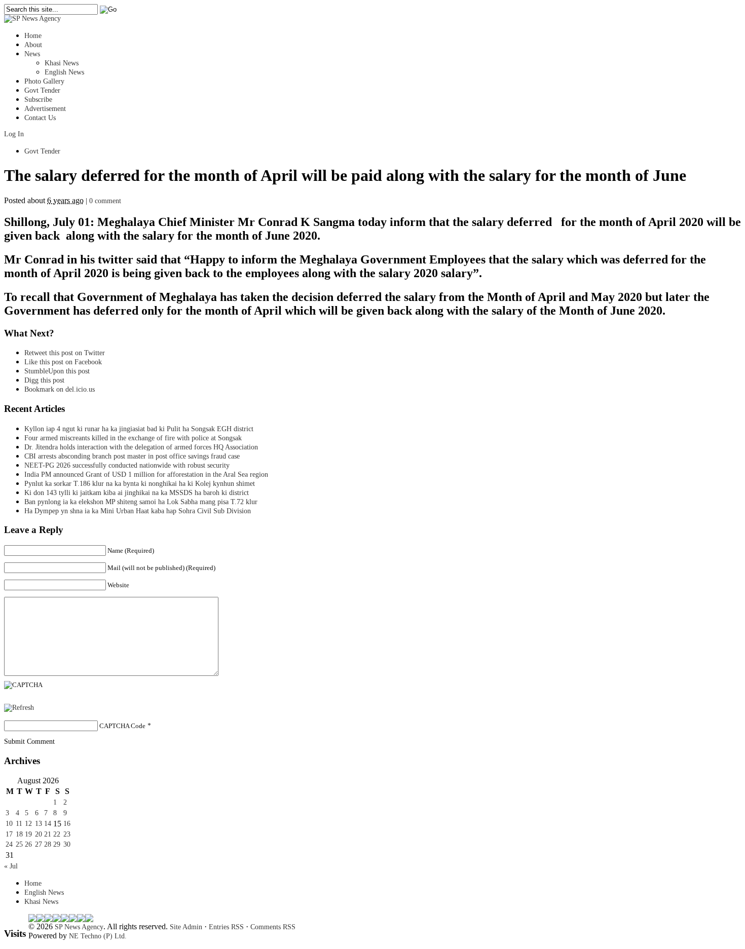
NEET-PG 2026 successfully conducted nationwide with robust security (127, 465)
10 (9, 823)
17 (9, 834)
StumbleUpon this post (57, 371)
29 (56, 844)
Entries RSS (226, 927)
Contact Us (40, 118)
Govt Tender (42, 90)
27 (38, 844)
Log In (14, 134)
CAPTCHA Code (122, 726)
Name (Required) (130, 550)
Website (118, 585)
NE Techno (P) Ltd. (98, 936)
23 (66, 834)
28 (47, 844)
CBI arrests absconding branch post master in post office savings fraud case (132, 456)
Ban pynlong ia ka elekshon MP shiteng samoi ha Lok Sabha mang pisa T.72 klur (140, 502)
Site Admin (186, 927)
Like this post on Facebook (63, 362)
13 (38, 823)
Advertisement (45, 108)
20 (38, 834)
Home (33, 36)
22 (56, 834)
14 (47, 823)
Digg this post (44, 380)
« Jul (11, 866)
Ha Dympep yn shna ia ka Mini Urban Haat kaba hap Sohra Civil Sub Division (137, 511)
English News (64, 72)
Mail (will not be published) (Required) (161, 568)
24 (9, 844)
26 (28, 844)
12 (28, 823)
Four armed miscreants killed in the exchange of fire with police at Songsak (133, 438)
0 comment (105, 201)
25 (19, 844)
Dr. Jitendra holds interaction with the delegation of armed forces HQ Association (141, 447)
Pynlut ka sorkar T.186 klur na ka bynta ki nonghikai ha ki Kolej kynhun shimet (142, 483)
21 (47, 834)
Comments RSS (272, 927)
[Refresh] (19, 707)
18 (19, 834)
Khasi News (62, 63)
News (32, 54)
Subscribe (38, 99)
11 (19, 823)
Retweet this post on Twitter (64, 353)
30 (66, 844)
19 (28, 834)
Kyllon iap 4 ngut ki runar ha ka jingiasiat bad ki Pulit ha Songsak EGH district (138, 429)
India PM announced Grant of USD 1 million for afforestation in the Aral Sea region (146, 474)
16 (66, 823)
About (33, 45)
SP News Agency (79, 927)
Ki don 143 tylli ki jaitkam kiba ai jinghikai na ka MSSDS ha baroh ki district (136, 493)
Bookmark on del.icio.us (59, 389)
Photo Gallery (44, 81)
